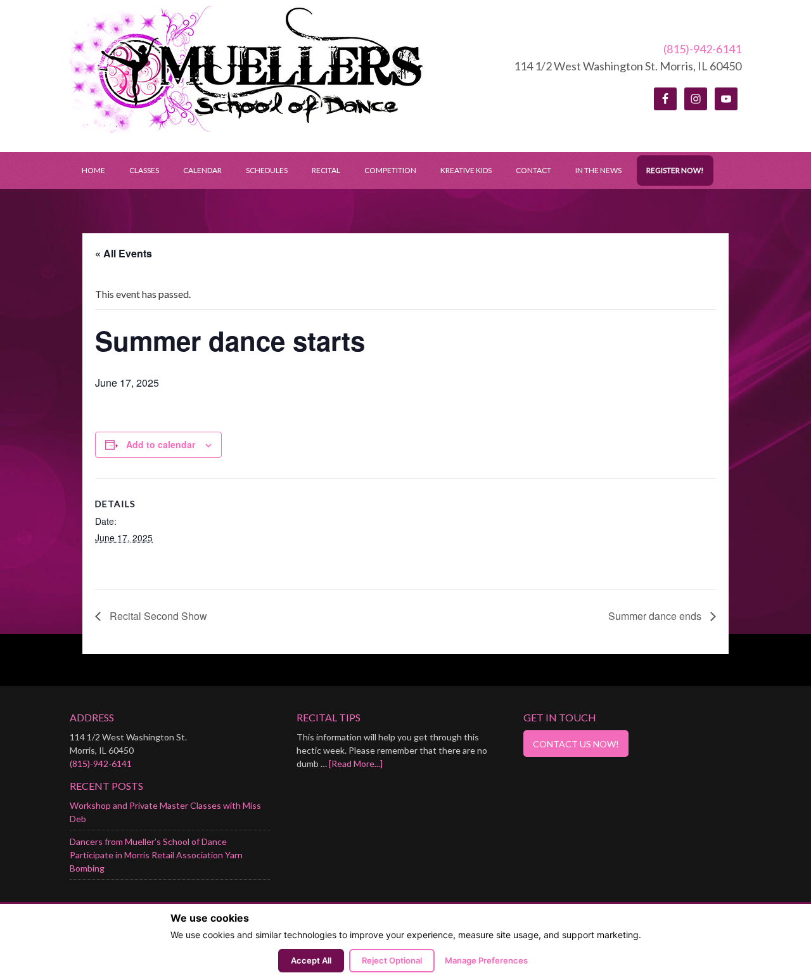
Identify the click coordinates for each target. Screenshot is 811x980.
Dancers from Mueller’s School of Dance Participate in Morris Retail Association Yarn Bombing (156, 855)
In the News (598, 170)
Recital (326, 170)
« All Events (123, 253)
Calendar (202, 170)
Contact (533, 170)
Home (93, 170)
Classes (144, 170)
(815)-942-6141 (702, 49)
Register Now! (675, 170)
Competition (390, 170)
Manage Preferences (486, 960)
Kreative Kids (466, 170)
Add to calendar (160, 444)
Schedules (261, 170)
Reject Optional (392, 960)
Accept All (311, 960)
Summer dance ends (656, 616)
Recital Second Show (157, 616)
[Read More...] (356, 763)
